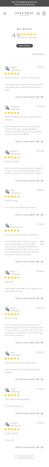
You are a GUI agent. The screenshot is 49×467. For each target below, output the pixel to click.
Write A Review (24, 46)
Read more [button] (42, 242)
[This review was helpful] (37, 97)
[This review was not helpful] (42, 97)
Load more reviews (24, 457)
